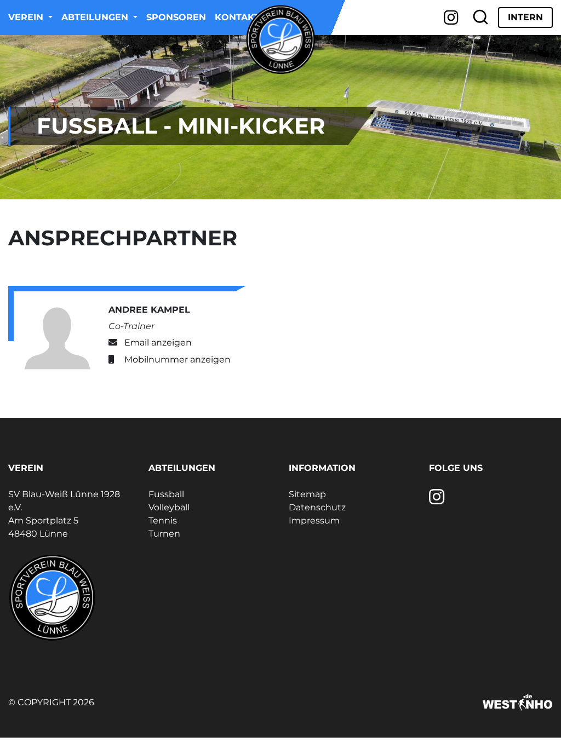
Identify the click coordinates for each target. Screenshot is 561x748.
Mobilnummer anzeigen (177, 359)
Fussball (166, 494)
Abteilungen (96, 17)
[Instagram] (451, 17)
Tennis (162, 520)
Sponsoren (176, 17)
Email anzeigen (158, 342)
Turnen (164, 533)
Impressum (314, 520)
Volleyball (169, 507)
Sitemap (307, 494)
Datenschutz (317, 507)
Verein (27, 17)
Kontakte (240, 17)
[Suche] (480, 17)
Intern (525, 17)
